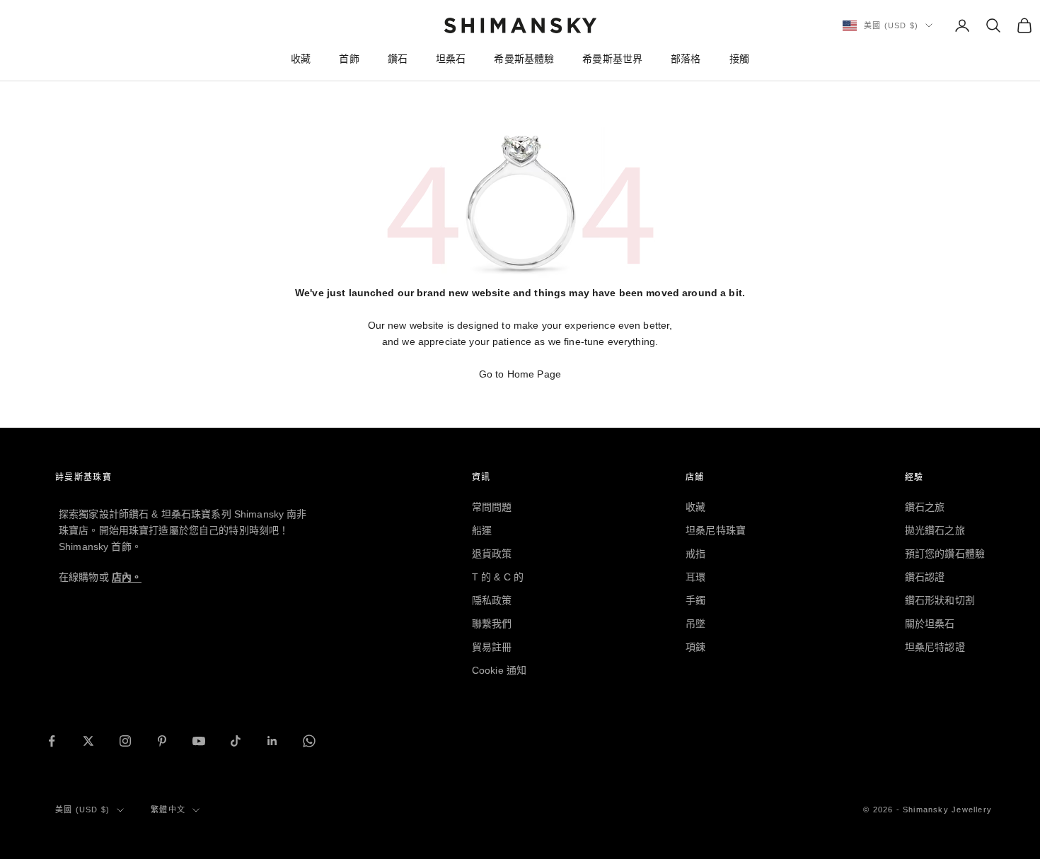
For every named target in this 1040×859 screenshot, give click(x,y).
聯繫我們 (492, 623)
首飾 (349, 58)
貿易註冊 (492, 647)
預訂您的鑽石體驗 (945, 553)
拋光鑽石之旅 (935, 530)
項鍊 (695, 647)
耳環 (695, 577)
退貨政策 (492, 553)
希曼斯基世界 (612, 58)
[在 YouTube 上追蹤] (199, 741)
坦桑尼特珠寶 (716, 530)
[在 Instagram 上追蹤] (125, 741)
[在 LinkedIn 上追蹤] (272, 741)
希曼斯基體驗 (524, 58)
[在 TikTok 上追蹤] (236, 741)
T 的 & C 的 (498, 577)
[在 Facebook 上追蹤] (52, 741)
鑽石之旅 (925, 507)
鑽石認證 (925, 577)
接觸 (739, 58)
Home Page (534, 374)
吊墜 (695, 623)
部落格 (685, 58)
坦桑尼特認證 (935, 647)
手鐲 (695, 600)
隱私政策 (492, 600)
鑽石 (398, 58)
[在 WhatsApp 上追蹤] (309, 741)
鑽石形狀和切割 (940, 600)
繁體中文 (168, 809)
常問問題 (492, 507)
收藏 (301, 58)
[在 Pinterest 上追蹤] (162, 741)
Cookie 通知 (499, 670)
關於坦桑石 (930, 623)
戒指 (695, 553)
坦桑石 (451, 58)
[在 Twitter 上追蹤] (88, 741)
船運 (482, 530)
